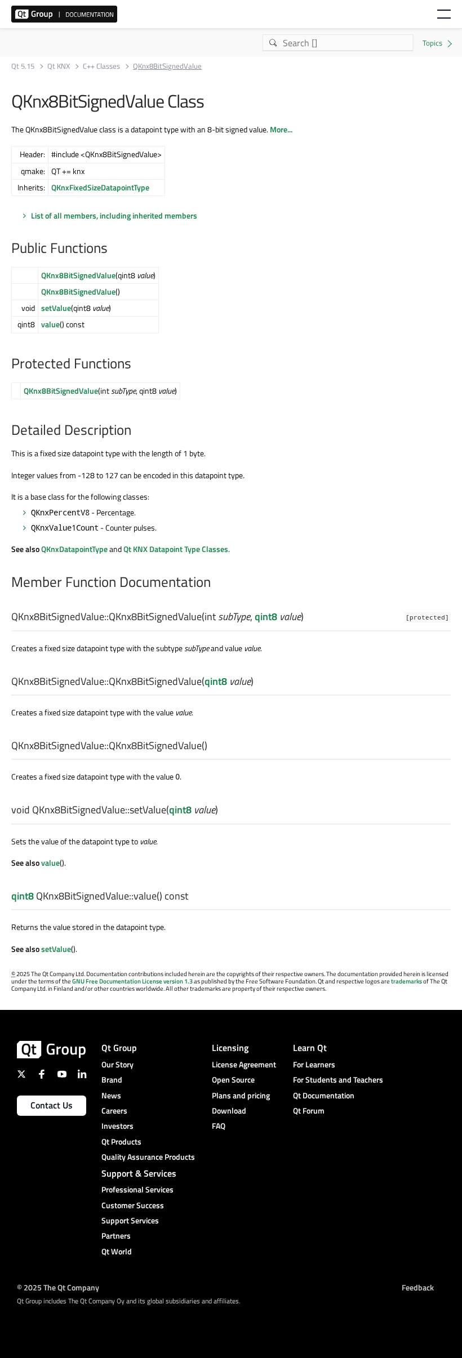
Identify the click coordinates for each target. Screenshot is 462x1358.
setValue (56, 308)
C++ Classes (101, 66)
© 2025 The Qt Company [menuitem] (58, 1287)
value (50, 324)
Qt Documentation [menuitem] (323, 1095)
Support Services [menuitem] (130, 1220)
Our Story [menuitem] (117, 1064)
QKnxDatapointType (74, 549)
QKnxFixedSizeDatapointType (100, 187)
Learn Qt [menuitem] (310, 1047)
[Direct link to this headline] (113, 249)
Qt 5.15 (22, 66)
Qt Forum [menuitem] (309, 1110)
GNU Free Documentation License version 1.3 (132, 981)
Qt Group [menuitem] (119, 1047)
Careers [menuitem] (114, 1110)
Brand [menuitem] (111, 1079)
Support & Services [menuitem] (138, 1173)
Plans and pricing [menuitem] (241, 1095)
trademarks (406, 981)
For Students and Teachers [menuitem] (338, 1079)
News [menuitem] (111, 1095)
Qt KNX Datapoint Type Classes (175, 549)
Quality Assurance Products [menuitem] (148, 1157)
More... (281, 129)
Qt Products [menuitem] (121, 1141)
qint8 (266, 616)
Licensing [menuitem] (230, 1047)
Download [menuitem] (229, 1110)
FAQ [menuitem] (218, 1126)
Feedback (418, 1287)
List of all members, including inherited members (114, 215)
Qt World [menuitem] (116, 1251)
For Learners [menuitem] (314, 1064)
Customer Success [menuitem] (132, 1205)
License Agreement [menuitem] (244, 1064)
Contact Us (51, 1105)
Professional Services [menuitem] (137, 1189)
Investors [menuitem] (117, 1126)
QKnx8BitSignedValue (78, 275)
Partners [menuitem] (116, 1235)
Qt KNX (58, 66)
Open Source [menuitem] (233, 1079)
